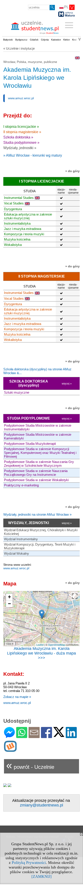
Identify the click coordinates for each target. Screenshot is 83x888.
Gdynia (45, 39)
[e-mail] (34, 736)
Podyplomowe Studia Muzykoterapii (30, 443)
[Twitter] (58, 735)
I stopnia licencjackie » (21, 126)
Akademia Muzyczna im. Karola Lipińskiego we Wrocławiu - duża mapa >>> (41, 653)
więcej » (67, 383)
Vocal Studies (14, 203)
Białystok (8, 39)
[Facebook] (46, 736)
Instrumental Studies (19, 198)
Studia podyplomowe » (21, 142)
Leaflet (40, 644)
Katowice (56, 39)
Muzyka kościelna (17, 239)
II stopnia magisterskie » (22, 132)
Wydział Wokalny (16, 553)
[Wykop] (10, 750)
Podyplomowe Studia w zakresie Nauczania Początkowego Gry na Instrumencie (36, 472)
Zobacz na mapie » (17, 697)
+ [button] (9, 597)
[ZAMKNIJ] (41, 876)
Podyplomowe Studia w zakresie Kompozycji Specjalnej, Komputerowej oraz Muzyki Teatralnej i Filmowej (40, 452)
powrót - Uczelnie (30, 765)
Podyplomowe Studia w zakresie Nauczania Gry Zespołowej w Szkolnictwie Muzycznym (39, 463)
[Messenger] (9, 736)
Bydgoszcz (21, 39)
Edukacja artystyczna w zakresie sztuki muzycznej (28, 216)
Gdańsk (34, 39)
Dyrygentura (13, 209)
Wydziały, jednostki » (19, 148)
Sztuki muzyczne (16, 392)
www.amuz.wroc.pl (21, 98)
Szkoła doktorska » (18, 137)
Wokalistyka (13, 245)
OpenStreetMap (56, 644)
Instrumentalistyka (17, 223)
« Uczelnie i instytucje (19, 48)
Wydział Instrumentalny (21, 539)
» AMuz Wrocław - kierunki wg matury (32, 155)
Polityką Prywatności (29, 862)
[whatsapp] (21, 736)
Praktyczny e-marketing (21, 485)
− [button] (9, 603)
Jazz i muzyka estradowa (22, 229)
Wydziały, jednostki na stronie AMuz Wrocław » (37, 514)
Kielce (66, 39)
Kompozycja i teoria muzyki (24, 234)
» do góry (72, 171)
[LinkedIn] (71, 736)
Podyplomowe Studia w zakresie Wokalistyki (36, 480)
